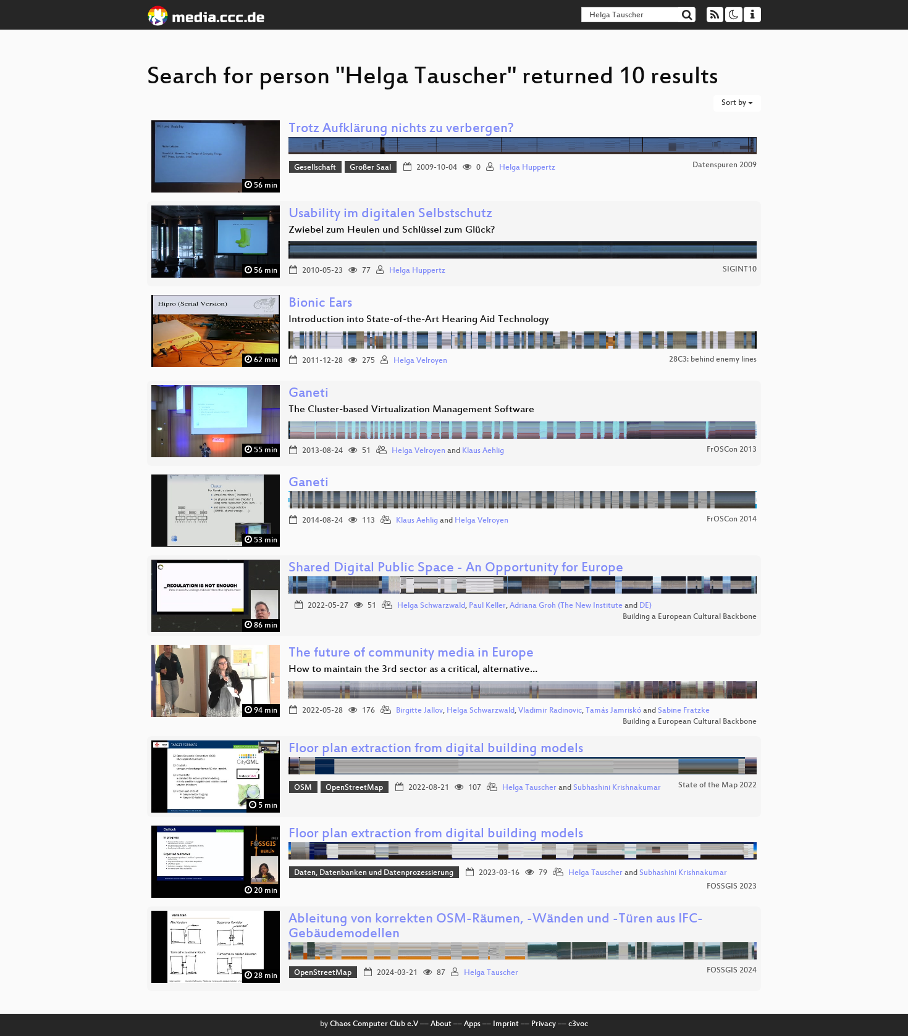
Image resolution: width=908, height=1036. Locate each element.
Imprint (506, 1024)
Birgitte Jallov (419, 711)
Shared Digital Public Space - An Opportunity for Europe (455, 568)
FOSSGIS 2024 (732, 970)
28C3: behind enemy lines (713, 359)
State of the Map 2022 (717, 785)
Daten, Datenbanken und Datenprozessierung (373, 873)
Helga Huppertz (527, 168)
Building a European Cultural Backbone (690, 617)
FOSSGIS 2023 (732, 886)
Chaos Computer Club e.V (374, 1024)
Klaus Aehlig (483, 451)
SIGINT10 (740, 269)
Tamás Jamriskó (613, 711)
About (441, 1024)
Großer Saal (370, 168)
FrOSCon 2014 (732, 519)
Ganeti (308, 394)
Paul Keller (487, 606)
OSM (303, 788)
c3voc (578, 1024)
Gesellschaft (315, 168)
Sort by (734, 103)
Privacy (543, 1024)
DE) (645, 606)
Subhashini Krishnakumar (617, 788)
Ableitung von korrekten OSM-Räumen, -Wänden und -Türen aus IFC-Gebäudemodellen (495, 927)
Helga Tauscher (529, 788)
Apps (472, 1024)
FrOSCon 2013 (732, 449)
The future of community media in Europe (411, 653)
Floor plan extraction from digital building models (435, 749)
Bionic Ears (320, 304)
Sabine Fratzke (684, 711)
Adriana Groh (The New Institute (566, 606)
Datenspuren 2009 (724, 165)
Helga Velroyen (420, 361)
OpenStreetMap (354, 788)
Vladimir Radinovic (550, 711)
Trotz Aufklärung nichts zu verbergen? (401, 129)
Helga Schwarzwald (431, 606)
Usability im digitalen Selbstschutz (390, 214)
